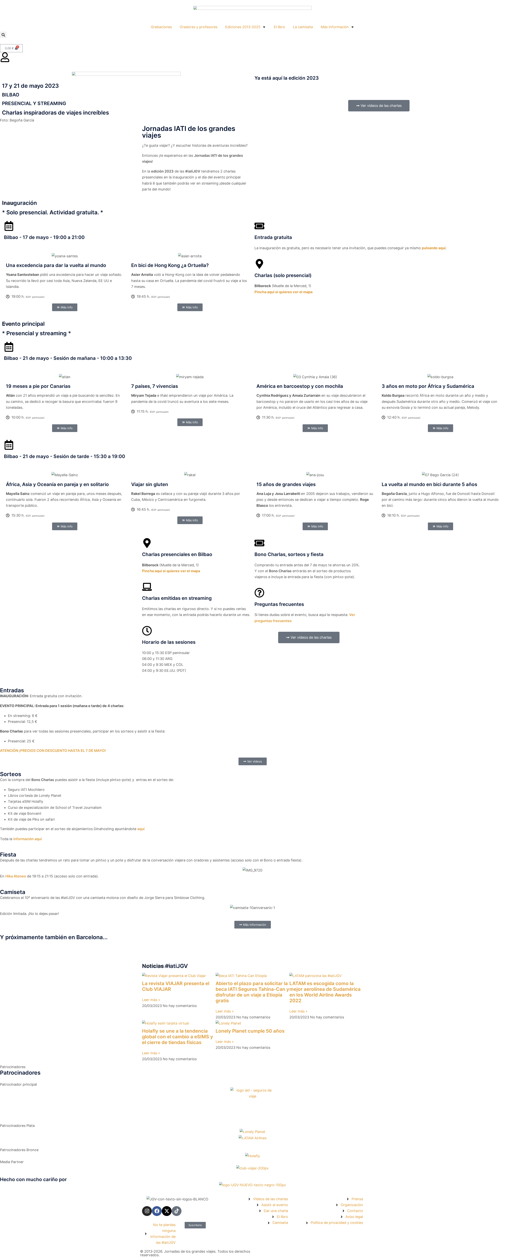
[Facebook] (157, 1211)
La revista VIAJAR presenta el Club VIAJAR (175, 986)
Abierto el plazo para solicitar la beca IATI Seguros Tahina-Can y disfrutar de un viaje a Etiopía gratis (252, 992)
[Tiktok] (176, 1211)
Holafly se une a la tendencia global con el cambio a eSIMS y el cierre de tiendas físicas (177, 1036)
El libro (279, 27)
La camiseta (303, 27)
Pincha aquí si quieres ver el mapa (283, 292)
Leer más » (151, 1000)
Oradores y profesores (198, 27)
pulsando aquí (434, 248)
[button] (3, 35)
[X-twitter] (167, 1211)
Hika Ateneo (15, 876)
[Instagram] (147, 1211)
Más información (335, 27)
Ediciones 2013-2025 (242, 27)
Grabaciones (161, 27)
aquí (141, 829)
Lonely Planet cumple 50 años (250, 1031)
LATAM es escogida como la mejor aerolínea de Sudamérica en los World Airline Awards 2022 (325, 992)
